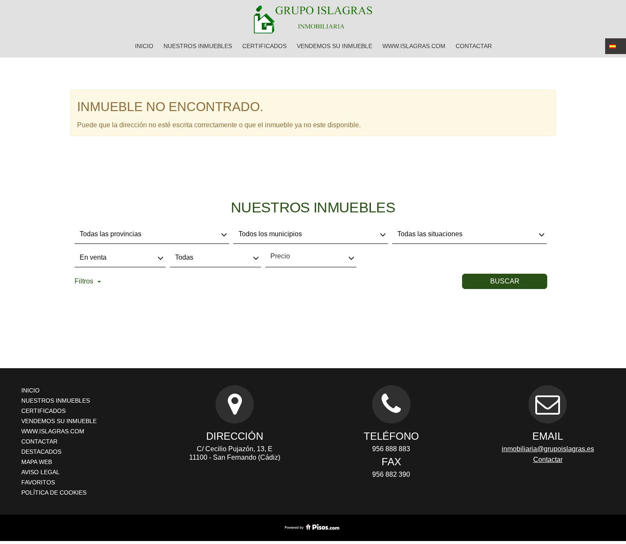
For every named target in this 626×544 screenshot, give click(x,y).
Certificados (264, 46)
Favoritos (38, 482)
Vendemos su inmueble (334, 46)
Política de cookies (53, 492)
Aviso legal (40, 472)
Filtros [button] (84, 281)
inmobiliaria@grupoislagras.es (548, 448)
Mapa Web (36, 461)
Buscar (505, 281)
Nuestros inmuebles (198, 46)
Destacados (41, 451)
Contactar (474, 46)
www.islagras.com (413, 46)
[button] (615, 46)
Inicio (144, 46)
